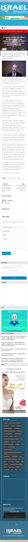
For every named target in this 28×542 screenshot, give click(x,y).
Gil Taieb (21, 439)
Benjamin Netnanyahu (8, 428)
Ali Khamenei (19, 425)
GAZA (16, 436)
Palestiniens (6, 464)
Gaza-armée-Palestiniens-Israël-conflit (11, 439)
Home (2, 49)
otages (22, 461)
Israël (21, 456)
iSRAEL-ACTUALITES (8, 449)
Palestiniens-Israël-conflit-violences (16, 464)
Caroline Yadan (17, 428)
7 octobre (5, 423)
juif (19, 459)
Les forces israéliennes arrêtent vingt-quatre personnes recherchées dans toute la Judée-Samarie (7, 187)
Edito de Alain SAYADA (8, 433)
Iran (4, 447)
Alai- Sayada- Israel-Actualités (15, 423)
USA (20, 469)
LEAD (5, 461)
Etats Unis (6, 436)
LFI (8, 461)
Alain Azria (13, 425)
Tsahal (16, 469)
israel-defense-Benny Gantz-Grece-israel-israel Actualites (12, 453)
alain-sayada (6, 425)
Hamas (18, 441)
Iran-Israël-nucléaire (11, 447)
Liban (13, 461)
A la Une (5, 49)
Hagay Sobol (6, 441)
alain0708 (9, 200)
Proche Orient (10, 467)
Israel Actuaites (14, 456)
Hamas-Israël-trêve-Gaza (8, 444)
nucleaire (17, 461)
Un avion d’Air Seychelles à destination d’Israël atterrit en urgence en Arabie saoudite (20, 187)
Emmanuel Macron (17, 433)
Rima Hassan (6, 469)
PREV (5, 467)
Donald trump (19, 431)
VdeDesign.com (14, 537)
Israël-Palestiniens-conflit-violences (10, 459)
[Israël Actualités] (14, 9)
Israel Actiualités (7, 456)
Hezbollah (17, 444)
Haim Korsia (13, 441)
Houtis (22, 444)
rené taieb (17, 467)
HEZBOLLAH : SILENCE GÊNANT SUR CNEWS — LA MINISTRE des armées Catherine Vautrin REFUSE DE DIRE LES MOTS (14, 338)
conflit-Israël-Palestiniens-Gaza (9, 431)
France (11, 436)
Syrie (12, 469)
